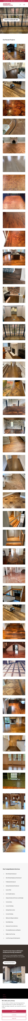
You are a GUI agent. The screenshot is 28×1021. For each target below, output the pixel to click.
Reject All (14, 1018)
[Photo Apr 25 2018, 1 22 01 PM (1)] (14, 265)
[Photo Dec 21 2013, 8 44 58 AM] (14, 582)
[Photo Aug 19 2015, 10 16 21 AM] (14, 676)
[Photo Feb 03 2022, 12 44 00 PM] (14, 97)
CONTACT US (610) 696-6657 (11, 19)
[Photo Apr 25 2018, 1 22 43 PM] (14, 713)
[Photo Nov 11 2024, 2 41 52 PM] (14, 526)
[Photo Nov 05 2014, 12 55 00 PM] (14, 171)
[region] (14, 1010)
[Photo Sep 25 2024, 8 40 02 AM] (14, 358)
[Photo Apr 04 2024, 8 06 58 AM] (14, 751)
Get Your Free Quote (9, 962)
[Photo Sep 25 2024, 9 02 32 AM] (14, 302)
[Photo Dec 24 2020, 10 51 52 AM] (14, 134)
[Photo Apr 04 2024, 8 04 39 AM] (14, 769)
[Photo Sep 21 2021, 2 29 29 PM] (14, 414)
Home (4, 994)
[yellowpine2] (14, 830)
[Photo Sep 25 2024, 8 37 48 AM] (14, 396)
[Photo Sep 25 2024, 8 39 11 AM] (14, 377)
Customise (14, 1014)
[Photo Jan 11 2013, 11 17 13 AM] (14, 227)
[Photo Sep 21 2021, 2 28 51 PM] (14, 433)
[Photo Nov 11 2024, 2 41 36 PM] (14, 545)
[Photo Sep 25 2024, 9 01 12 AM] (14, 321)
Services (4, 996)
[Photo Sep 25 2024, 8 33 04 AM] (14, 59)
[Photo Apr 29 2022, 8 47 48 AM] (14, 695)
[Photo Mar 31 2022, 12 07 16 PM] (14, 639)
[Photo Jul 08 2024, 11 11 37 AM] (14, 78)
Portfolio (5, 998)
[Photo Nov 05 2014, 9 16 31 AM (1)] (14, 283)
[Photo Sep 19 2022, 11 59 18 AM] (14, 452)
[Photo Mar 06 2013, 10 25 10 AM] (14, 209)
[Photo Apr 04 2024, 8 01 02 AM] (14, 788)
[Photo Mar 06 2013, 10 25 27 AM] (14, 190)
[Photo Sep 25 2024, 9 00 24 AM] (14, 339)
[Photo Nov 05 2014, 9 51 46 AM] (14, 564)
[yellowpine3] (14, 852)
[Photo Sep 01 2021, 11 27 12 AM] (14, 489)
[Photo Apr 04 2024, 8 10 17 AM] (14, 732)
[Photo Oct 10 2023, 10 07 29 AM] (14, 508)
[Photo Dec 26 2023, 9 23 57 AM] (14, 601)
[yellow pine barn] (14, 809)
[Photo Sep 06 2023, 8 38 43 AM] (14, 470)
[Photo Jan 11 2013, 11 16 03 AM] (14, 246)
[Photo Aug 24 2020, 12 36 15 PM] (14, 153)
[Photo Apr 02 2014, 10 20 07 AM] (14, 115)
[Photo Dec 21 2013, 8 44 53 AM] (14, 657)
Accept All (14, 1011)
